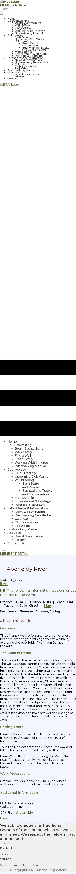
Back (4, 583)
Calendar (21, 64)
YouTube (5, 859)
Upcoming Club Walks (29, 39)
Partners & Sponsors (29, 55)
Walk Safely (22, 25)
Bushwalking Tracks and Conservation (35, 48)
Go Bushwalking (18, 20)
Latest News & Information (25, 58)
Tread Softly (23, 29)
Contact (36, 865)
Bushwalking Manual (29, 33)
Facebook (6, 848)
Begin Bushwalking (28, 22)
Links (14, 865)
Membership (23, 51)
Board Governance (27, 74)
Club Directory (24, 37)
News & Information (28, 60)
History (20, 76)
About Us (13, 72)
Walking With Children (30, 31)
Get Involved (15, 35)
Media (25, 865)
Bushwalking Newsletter (31, 62)
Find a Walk (22, 27)
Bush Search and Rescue (30, 44)
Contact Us (14, 78)
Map (47, 605)
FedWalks (21, 68)
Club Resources (25, 66)
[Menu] (1, 13)
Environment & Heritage (31, 53)
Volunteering (23, 41)
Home (11, 18)
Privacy (3, 865)
